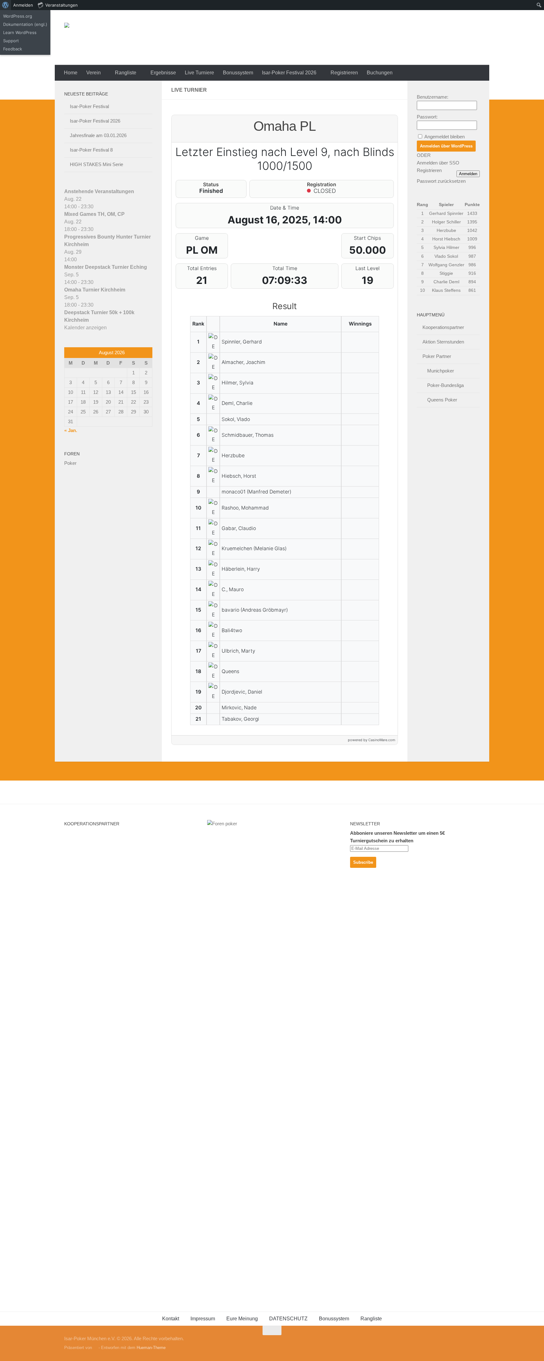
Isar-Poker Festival (89, 106)
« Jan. (70, 430)
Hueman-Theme (151, 1347)
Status (211, 184)
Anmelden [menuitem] (23, 5)
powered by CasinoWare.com (371, 740)
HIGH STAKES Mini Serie (96, 164)
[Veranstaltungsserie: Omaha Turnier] (97, 282)
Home (70, 72)
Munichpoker (440, 370)
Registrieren (344, 72)
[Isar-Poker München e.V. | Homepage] (141, 37)
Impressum (202, 1318)
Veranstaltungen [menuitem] (61, 5)
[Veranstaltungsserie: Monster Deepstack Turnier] (80, 259)
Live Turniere (199, 72)
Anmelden (468, 173)
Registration (321, 184)
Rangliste (125, 72)
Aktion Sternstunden (443, 341)
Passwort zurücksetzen (441, 181)
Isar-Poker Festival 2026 (289, 72)
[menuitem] (5, 5)
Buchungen (380, 72)
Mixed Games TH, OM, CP (94, 214)
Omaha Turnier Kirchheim (94, 289)
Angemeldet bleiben (444, 136)
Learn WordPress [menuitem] (20, 32)
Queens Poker (442, 399)
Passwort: (427, 116)
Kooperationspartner (443, 327)
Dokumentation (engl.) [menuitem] (25, 24)
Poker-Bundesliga (445, 385)
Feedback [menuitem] (12, 48)
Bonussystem (238, 72)
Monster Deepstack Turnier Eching (105, 267)
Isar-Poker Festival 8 (91, 150)
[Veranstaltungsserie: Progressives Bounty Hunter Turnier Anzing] (97, 229)
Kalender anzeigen (85, 327)
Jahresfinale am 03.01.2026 (98, 135)
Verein (93, 72)
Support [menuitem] (11, 40)
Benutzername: (432, 97)
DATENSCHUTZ (288, 1318)
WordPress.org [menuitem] (17, 16)
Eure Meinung (242, 1318)
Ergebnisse (163, 72)
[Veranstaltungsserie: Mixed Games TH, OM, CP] (97, 206)
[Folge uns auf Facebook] (475, 1342)
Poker (70, 463)
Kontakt (170, 1318)
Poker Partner (436, 356)
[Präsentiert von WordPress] (95, 1348)
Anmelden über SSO (438, 162)
